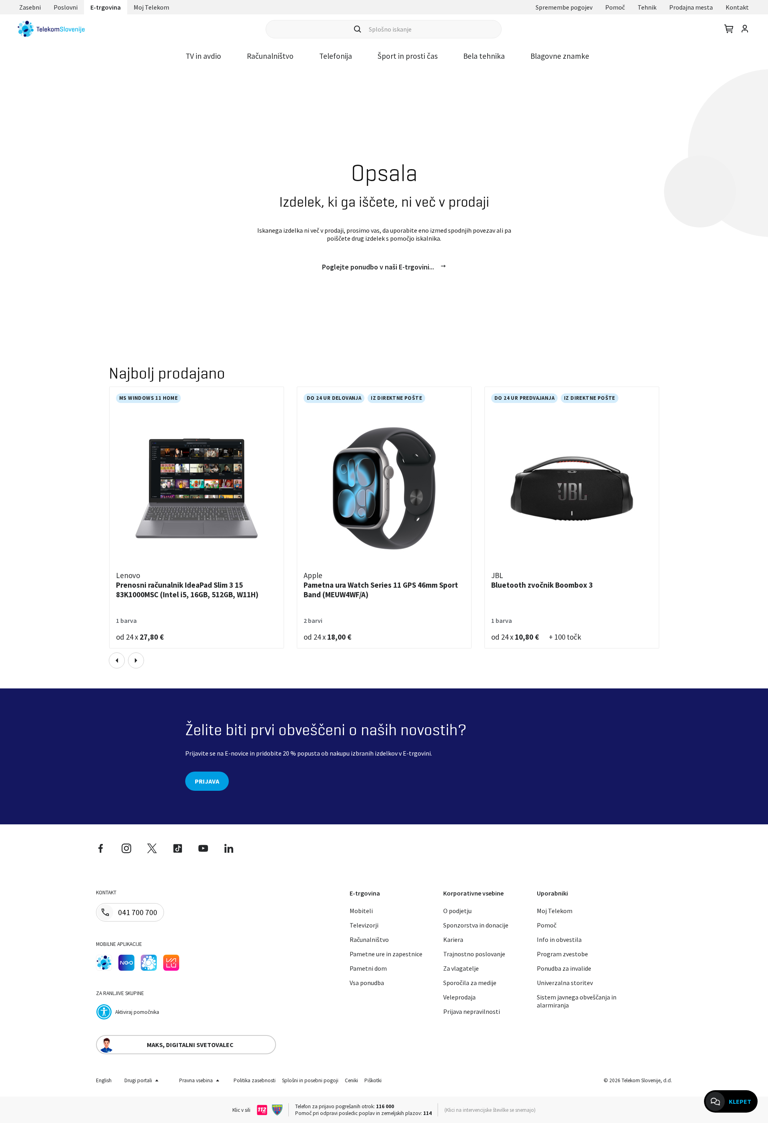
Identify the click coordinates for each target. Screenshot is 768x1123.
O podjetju (457, 911)
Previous (117, 660)
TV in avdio (203, 56)
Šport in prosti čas (408, 56)
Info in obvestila (559, 939)
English (104, 1080)
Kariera (453, 939)
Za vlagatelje (461, 968)
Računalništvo (270, 56)
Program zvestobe (562, 954)
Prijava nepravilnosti (471, 1011)
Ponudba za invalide (564, 968)
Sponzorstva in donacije (475, 925)
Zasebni (30, 7)
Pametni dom (368, 968)
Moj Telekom (151, 7)
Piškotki (373, 1080)
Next (136, 660)
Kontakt (737, 7)
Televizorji (364, 925)
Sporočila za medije (469, 983)
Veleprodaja (459, 997)
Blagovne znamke (559, 56)
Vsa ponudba (367, 983)
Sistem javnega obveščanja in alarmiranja (576, 1001)
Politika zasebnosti (255, 1080)
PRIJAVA (207, 781)
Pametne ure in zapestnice (386, 954)
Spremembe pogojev (564, 7)
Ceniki (351, 1080)
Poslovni (66, 7)
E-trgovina (105, 7)
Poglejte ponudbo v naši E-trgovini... (378, 266)
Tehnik (647, 7)
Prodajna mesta (691, 7)
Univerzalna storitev (565, 983)
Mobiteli (361, 911)
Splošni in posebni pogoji (310, 1080)
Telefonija (335, 56)
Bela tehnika (484, 56)
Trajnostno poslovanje (474, 954)
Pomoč (615, 7)
